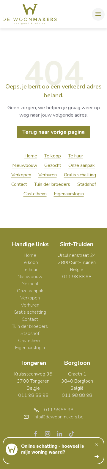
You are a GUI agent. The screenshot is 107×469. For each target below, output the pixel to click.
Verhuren (47, 175)
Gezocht (52, 165)
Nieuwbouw (24, 165)
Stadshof (86, 184)
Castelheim (35, 194)
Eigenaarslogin (69, 194)
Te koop (52, 156)
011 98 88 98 (33, 395)
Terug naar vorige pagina (53, 132)
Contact (19, 184)
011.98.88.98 (77, 276)
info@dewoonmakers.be (59, 417)
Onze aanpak (81, 165)
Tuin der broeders (52, 184)
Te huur (75, 156)
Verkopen (21, 175)
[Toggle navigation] (98, 14)
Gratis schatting (80, 175)
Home (30, 156)
